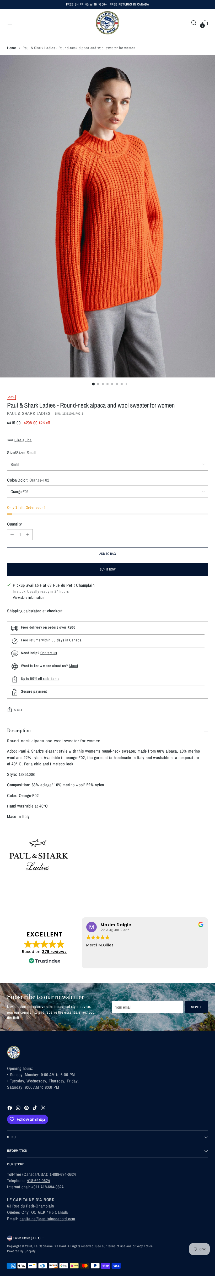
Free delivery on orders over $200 (48, 627)
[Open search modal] (194, 23)
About (73, 665)
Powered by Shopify (21, 1251)
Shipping (14, 611)
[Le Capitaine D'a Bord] (107, 23)
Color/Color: (28, 480)
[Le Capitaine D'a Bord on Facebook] (10, 1108)
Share (18, 710)
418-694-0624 (38, 1180)
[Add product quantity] (28, 534)
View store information (28, 597)
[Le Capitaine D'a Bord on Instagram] (18, 1108)
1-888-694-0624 (63, 1174)
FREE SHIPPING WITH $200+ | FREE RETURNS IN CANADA (107, 4)
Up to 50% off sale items (40, 678)
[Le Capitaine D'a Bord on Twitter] (44, 1108)
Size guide (23, 439)
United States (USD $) (26, 1238)
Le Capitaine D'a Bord (50, 1246)
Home (11, 47)
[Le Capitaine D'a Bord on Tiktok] (35, 1108)
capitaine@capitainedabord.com (47, 1219)
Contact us (48, 652)
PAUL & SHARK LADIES (28, 413)
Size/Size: (21, 452)
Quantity (14, 524)
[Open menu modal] (9, 23)
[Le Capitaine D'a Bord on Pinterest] (27, 1108)
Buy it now (108, 569)
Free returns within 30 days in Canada (51, 639)
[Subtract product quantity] (12, 534)
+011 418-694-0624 (47, 1187)
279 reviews (54, 951)
